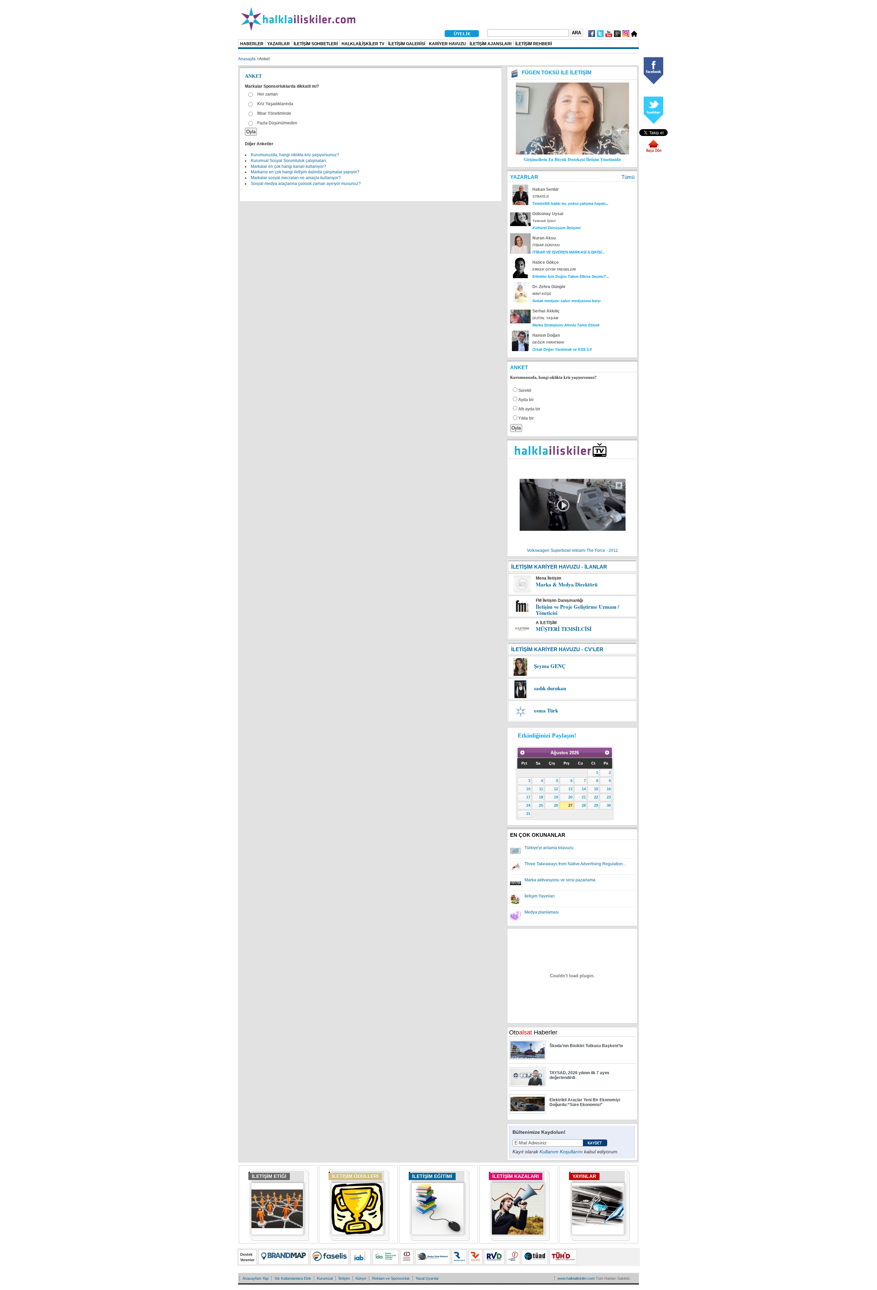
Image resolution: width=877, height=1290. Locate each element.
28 (584, 805)
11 (541, 789)
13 (570, 789)
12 (556, 789)
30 (609, 805)
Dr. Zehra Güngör (549, 286)
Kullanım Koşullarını (561, 1151)
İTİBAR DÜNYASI (546, 245)
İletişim (344, 1278)
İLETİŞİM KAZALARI (515, 1176)
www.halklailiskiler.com (576, 1278)
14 (584, 789)
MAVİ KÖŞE (542, 294)
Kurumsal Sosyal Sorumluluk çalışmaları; (289, 160)
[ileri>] (607, 752)
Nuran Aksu (544, 238)
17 (528, 797)
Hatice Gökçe (545, 262)
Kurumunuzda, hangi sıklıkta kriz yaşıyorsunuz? (295, 154)
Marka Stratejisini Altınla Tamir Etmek (566, 325)
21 (584, 797)
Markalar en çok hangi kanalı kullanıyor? (288, 166)
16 (609, 789)
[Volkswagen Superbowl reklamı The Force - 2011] (572, 546)
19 (556, 797)
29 (596, 805)
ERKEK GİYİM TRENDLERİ (554, 269)
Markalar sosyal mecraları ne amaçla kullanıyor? (296, 177)
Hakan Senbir (545, 189)
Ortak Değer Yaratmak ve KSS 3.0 (562, 349)
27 (570, 805)
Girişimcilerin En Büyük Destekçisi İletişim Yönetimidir (572, 159)
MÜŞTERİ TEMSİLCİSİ (564, 629)
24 (528, 805)
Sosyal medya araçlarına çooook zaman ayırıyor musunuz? (306, 183)
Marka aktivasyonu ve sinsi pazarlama (559, 880)
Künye (361, 1278)
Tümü (627, 177)
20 (570, 797)
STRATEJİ (540, 196)
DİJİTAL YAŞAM (545, 318)
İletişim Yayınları (539, 896)
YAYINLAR (584, 1176)
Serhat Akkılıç (546, 311)
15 (596, 789)
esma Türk (546, 710)
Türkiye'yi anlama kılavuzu (548, 847)
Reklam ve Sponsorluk (391, 1278)
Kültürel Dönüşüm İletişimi (556, 228)
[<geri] (522, 752)
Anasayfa (247, 59)
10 (528, 789)
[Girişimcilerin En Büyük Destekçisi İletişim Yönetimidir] (572, 153)
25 (541, 805)
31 (528, 813)
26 (556, 805)
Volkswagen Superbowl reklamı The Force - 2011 (572, 550)
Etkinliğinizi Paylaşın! (547, 735)
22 (596, 797)
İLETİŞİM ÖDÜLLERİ (355, 1176)
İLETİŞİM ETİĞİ (269, 1176)
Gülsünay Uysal (547, 213)
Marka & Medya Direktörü (566, 584)
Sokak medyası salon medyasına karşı (566, 301)
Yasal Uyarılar (427, 1278)
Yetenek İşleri (544, 221)
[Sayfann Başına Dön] (653, 151)
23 (609, 797)
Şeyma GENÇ (550, 666)
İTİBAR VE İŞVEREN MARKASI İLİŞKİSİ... (568, 252)
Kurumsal (325, 1278)
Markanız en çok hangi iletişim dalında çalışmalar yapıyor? (305, 172)
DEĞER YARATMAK (548, 342)
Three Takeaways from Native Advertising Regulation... (575, 863)
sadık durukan (550, 688)
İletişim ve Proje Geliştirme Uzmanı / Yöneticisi (577, 610)
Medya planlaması (541, 912)
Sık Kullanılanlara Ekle (292, 1278)
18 (541, 797)
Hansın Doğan (546, 335)
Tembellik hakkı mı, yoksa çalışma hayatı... (570, 203)
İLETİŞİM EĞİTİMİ (432, 1176)
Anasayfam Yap (256, 1278)
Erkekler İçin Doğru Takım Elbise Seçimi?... (570, 276)
